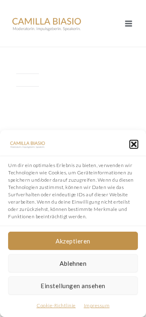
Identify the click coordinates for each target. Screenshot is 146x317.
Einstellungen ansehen (73, 285)
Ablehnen (73, 263)
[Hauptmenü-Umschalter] (128, 23)
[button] (134, 144)
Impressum (97, 305)
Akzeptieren (73, 241)
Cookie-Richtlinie (56, 305)
